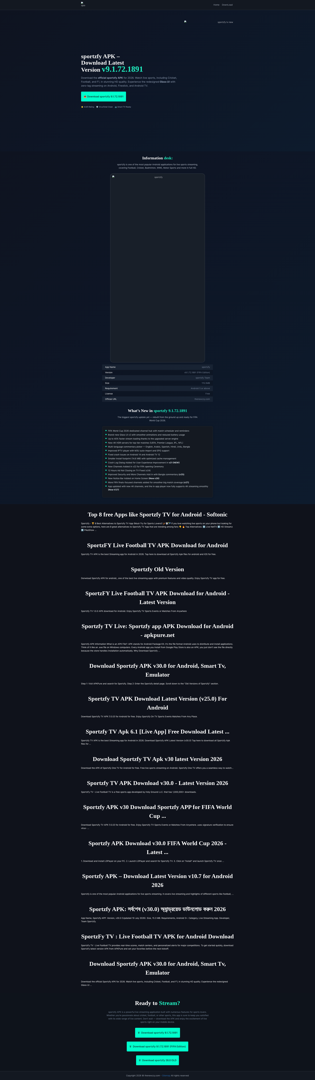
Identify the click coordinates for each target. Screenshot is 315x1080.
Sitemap (166, 1075)
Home (216, 5)
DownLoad (227, 5)
